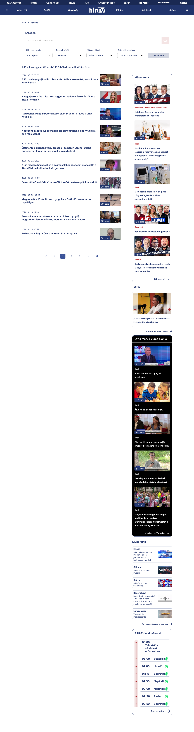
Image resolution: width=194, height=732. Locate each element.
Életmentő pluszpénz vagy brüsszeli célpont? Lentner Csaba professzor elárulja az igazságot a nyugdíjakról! (56, 149)
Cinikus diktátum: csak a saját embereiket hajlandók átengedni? (151, 444)
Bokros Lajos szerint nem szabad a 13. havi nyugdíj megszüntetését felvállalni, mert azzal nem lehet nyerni (53, 218)
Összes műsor (157, 711)
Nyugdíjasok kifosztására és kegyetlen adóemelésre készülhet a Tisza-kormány (58, 98)
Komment (138, 227)
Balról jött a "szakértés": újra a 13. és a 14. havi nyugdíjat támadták (59, 182)
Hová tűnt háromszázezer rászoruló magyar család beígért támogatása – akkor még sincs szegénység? (151, 154)
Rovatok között (62, 50)
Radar (157, 696)
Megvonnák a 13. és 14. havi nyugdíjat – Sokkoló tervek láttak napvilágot (56, 201)
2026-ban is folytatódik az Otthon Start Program (49, 233)
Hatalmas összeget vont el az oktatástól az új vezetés (149, 114)
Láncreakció (139, 611)
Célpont (137, 567)
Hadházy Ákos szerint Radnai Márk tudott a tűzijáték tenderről (151, 480)
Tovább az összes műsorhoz (155, 624)
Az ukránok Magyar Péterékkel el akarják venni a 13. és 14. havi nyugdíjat (57, 115)
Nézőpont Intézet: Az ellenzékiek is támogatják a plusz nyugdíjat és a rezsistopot (59, 132)
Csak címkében (158, 55)
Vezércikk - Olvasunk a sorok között (150, 107)
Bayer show (139, 593)
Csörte (137, 580)
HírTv (24, 22)
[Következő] (88, 256)
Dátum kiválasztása (126, 50)
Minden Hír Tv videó (155, 533)
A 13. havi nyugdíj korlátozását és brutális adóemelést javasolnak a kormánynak (60, 81)
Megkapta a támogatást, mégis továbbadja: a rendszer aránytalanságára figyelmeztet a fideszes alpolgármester (151, 520)
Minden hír (159, 279)
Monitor (137, 259)
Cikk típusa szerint (33, 50)
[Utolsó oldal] (96, 256)
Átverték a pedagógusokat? (148, 409)
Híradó (136, 549)
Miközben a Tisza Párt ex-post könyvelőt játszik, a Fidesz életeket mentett (150, 195)
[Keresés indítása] (165, 40)
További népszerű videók (157, 331)
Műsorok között (94, 50)
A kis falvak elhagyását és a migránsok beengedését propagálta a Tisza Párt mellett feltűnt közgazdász (59, 167)
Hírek (136, 144)
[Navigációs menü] (6, 10)
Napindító (160, 681)
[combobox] (36, 55)
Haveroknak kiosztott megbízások (152, 231)
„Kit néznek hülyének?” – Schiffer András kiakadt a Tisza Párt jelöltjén (152, 320)
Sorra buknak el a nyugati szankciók (147, 375)
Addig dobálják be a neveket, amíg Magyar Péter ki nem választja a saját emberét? (152, 268)
